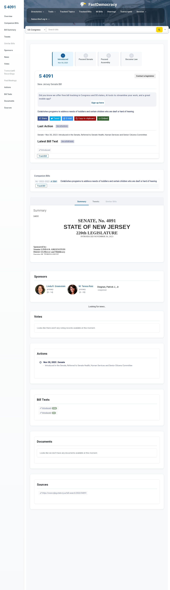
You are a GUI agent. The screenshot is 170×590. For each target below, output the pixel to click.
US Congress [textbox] (34, 30)
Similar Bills (9, 43)
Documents (9, 101)
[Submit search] (159, 29)
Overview (8, 16)
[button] (165, 29)
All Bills (99, 11)
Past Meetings (10, 80)
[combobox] (36, 29)
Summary (81, 201)
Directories (36, 11)
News (6, 57)
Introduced (45, 150)
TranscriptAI (126, 11)
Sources (8, 108)
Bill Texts (8, 94)
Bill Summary (10, 30)
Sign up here (97, 102)
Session (140, 11)
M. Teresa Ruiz (86, 286)
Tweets (7, 37)
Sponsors (8, 50)
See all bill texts (67, 141)
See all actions (62, 126)
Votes (6, 64)
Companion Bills (11, 23)
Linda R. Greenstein (55, 286)
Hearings (111, 11)
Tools (50, 11)
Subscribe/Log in (39, 19)
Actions (7, 87)
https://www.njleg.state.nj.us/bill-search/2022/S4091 (64, 493)
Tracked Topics (67, 11)
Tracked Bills (85, 11)
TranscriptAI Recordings (9, 72)
